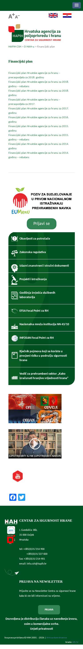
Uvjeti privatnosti (41, 629)
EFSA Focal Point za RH (33, 311)
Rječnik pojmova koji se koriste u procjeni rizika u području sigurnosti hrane (43, 356)
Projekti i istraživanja (33, 279)
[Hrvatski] (64, 17)
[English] (51, 17)
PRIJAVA (49, 609)
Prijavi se (41, 224)
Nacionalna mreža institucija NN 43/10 (44, 324)
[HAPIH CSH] (34, 41)
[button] (76, 5)
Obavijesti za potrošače (34, 238)
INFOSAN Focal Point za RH (36, 338)
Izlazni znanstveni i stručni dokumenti (44, 265)
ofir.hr (75, 642)
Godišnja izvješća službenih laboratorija (37, 295)
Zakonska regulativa (32, 252)
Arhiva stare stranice (56, 638)
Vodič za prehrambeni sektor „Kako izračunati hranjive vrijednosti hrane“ (43, 376)
